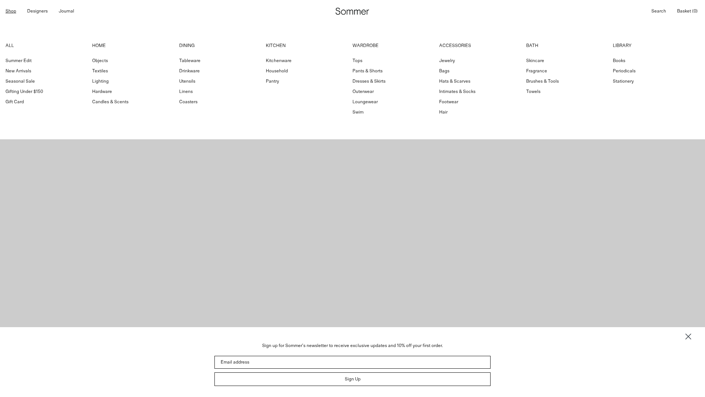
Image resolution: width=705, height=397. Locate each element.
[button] (659, 11)
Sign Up (353, 379)
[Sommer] (352, 11)
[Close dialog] (688, 336)
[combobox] (352, 80)
